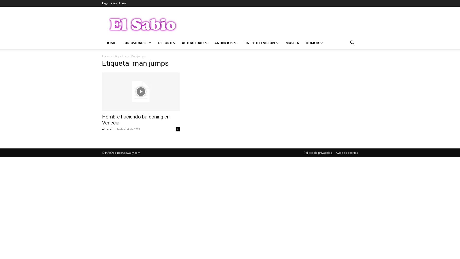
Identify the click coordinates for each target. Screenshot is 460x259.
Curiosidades (134, 43)
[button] (352, 43)
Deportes (166, 43)
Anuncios (223, 43)
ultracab (107, 129)
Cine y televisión (259, 43)
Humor (312, 43)
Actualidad (193, 43)
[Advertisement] (271, 24)
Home (110, 43)
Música (292, 43)
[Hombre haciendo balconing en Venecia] (141, 91)
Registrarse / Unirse (114, 3)
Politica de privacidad (318, 153)
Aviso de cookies (347, 153)
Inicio (105, 56)
